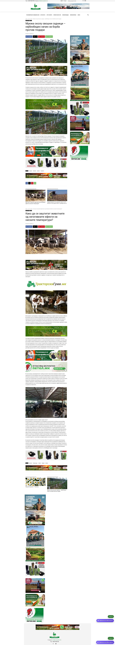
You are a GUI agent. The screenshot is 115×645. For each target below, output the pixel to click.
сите (31, 20)
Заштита (34, 170)
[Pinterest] (32, 183)
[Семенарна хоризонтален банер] (46, 104)
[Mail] (84, 1)
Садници (42, 170)
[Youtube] (85, 1)
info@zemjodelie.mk (43, 0)
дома (26, 18)
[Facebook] (82, 1)
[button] (88, 15)
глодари (30, 170)
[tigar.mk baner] (46, 163)
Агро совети (30, 18)
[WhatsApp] (35, 183)
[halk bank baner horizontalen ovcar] (46, 71)
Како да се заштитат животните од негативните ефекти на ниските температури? (35, 203)
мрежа (38, 170)
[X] (29, 183)
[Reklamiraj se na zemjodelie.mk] (46, 151)
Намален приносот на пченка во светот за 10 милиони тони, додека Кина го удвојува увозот (57, 202)
